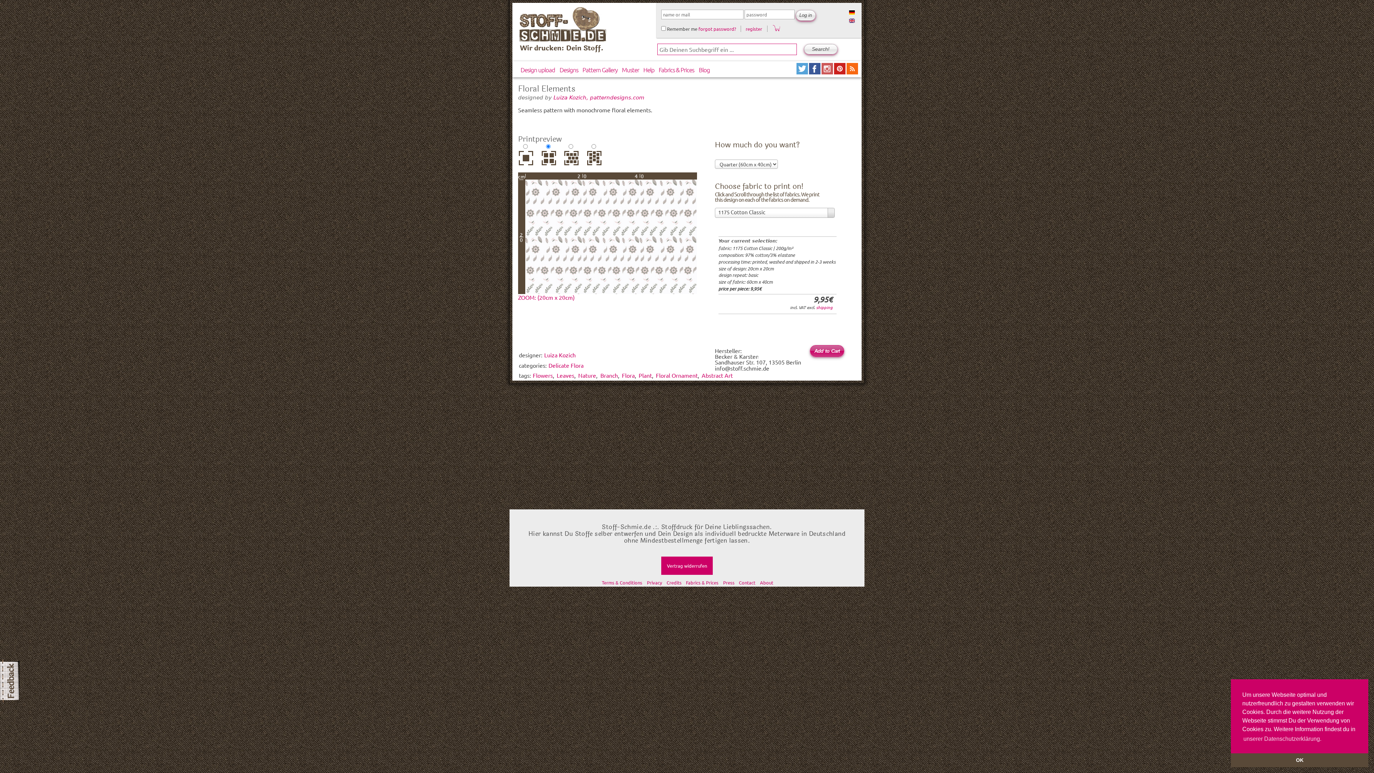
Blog (704, 70)
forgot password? (717, 29)
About (766, 582)
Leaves (565, 375)
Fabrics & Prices (676, 70)
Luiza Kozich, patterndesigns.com (599, 97)
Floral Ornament (677, 375)
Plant (645, 375)
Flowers (543, 375)
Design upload (538, 70)
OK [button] (1300, 760)
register (754, 29)
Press (729, 582)
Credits (674, 582)
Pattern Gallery (600, 70)
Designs (569, 70)
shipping (824, 307)
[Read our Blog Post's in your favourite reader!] (852, 71)
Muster (630, 70)
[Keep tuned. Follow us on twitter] (802, 71)
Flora (628, 375)
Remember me (681, 29)
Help (648, 70)
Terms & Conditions (622, 582)
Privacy (654, 582)
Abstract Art (717, 375)
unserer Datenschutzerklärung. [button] (1282, 739)
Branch (609, 375)
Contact (747, 582)
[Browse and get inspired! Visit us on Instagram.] (828, 71)
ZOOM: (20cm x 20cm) (546, 297)
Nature (587, 375)
